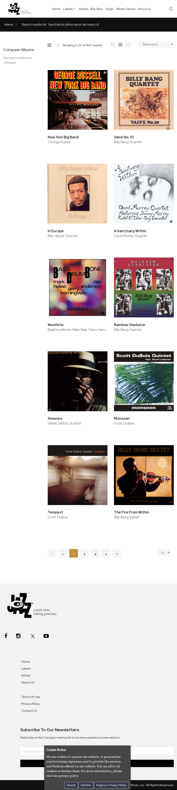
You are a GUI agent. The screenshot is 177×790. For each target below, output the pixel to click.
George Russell (59, 142)
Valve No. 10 (124, 137)
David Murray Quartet (130, 235)
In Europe (56, 231)
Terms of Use (30, 697)
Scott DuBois (124, 423)
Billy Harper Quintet (63, 235)
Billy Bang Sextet (126, 517)
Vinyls (109, 9)
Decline (86, 785)
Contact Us (29, 711)
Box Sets (97, 9)
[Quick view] (98, 90)
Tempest (55, 512)
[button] (98, 76)
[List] (59, 44)
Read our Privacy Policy (111, 785)
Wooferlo (55, 325)
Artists (83, 9)
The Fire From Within (131, 512)
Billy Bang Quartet (128, 142)
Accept (71, 785)
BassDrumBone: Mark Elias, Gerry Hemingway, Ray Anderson (77, 329)
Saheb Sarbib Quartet (64, 423)
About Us (144, 9)
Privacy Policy (30, 704)
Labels (68, 9)
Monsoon (122, 418)
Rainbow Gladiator (129, 325)
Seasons (55, 418)
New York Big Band (63, 137)
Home (56, 9)
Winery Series (125, 9)
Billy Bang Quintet (128, 329)
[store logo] (21, 9)
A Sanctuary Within (130, 231)
